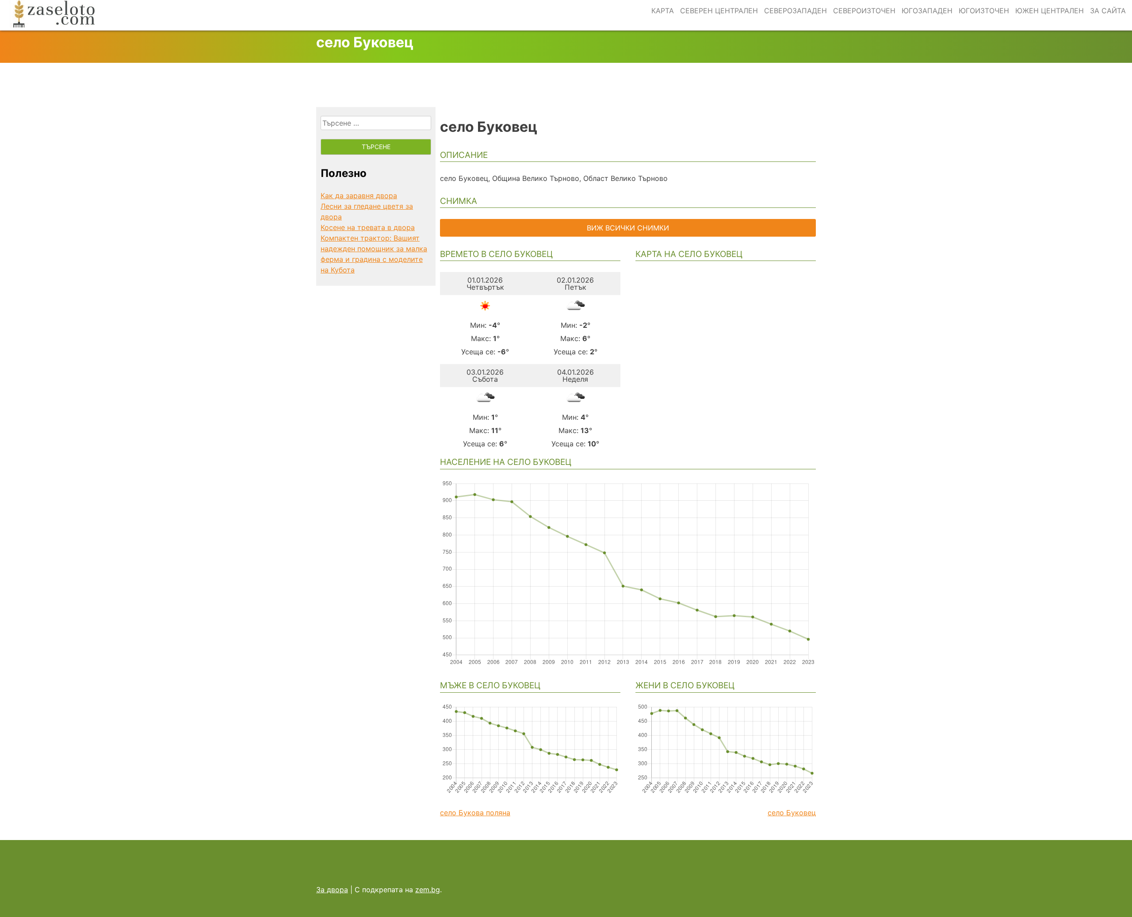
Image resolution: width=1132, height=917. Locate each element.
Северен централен (719, 10)
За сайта (1108, 10)
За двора (332, 889)
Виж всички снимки (628, 227)
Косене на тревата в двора (368, 227)
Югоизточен (984, 10)
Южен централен (1049, 10)
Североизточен (864, 10)
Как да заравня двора (359, 195)
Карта (662, 10)
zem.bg (427, 889)
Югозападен (927, 10)
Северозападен (795, 10)
